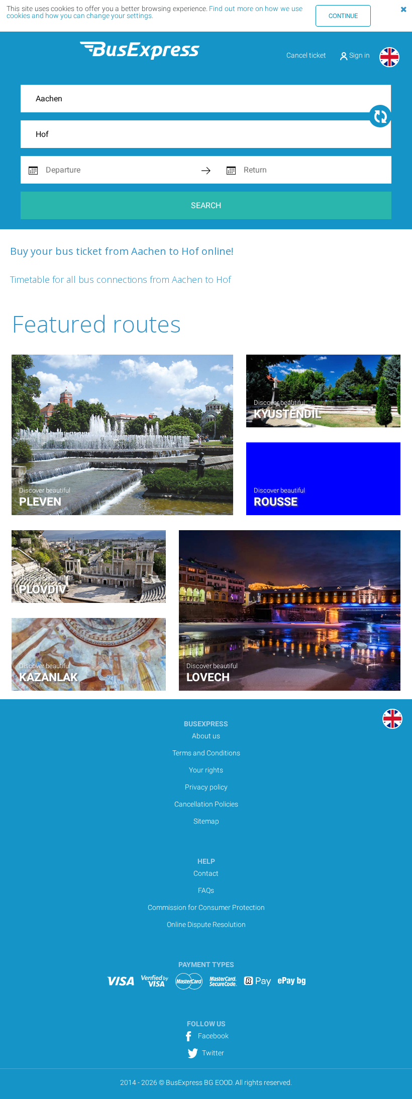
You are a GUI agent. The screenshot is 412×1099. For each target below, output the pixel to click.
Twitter (212, 1053)
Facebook (212, 1036)
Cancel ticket (306, 55)
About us (206, 736)
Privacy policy (206, 787)
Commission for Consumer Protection (206, 907)
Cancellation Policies (206, 804)
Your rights (206, 770)
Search (206, 205)
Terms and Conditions (206, 753)
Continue (343, 16)
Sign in (359, 55)
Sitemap (206, 821)
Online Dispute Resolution (206, 924)
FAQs (206, 890)
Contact (206, 873)
